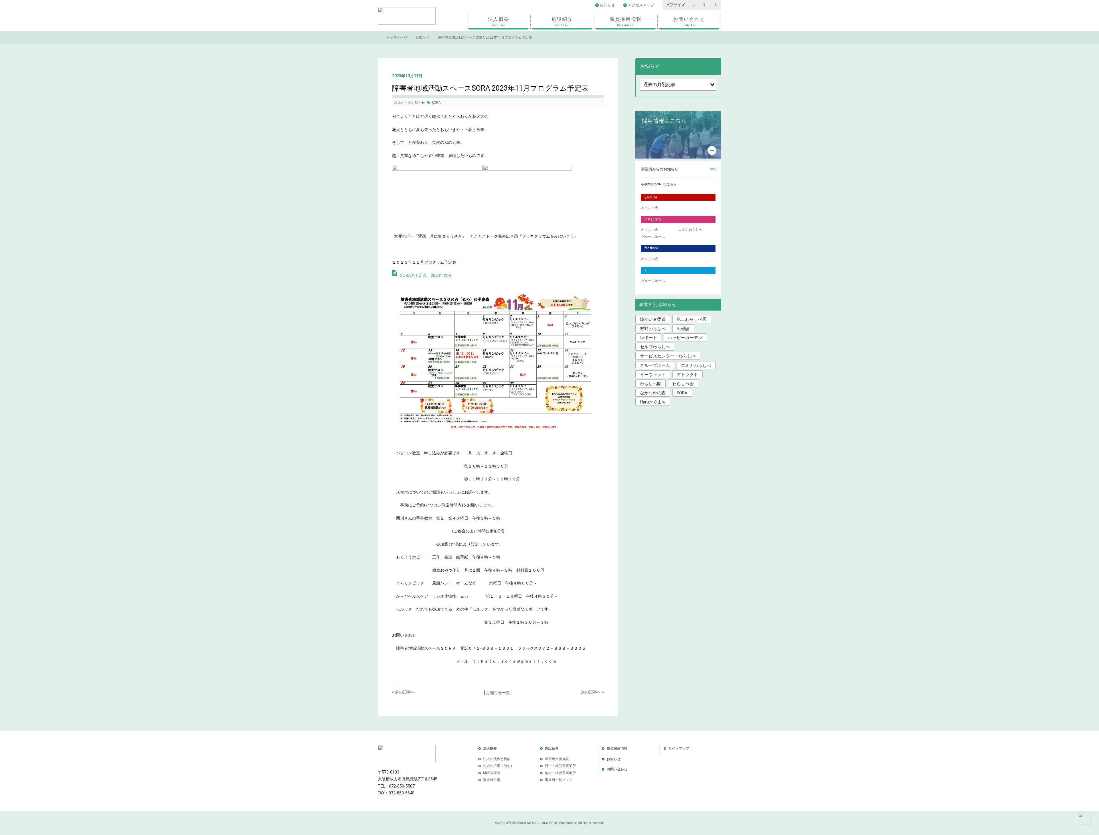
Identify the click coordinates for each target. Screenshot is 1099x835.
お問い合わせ (689, 21)
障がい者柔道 (653, 319)
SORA (436, 103)
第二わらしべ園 (692, 319)
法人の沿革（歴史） (498, 766)
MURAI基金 (492, 773)
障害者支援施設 (557, 759)
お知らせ (607, 5)
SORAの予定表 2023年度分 (426, 275)
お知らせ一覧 (498, 692)
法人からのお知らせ (409, 103)
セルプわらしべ (655, 346)
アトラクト (687, 374)
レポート (648, 337)
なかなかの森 (653, 392)
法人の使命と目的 (497, 759)
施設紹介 (562, 21)
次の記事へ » (592, 692)
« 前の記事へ (403, 692)
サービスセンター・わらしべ (668, 356)
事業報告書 (491, 780)
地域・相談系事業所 (560, 773)
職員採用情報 (626, 21)
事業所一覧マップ (558, 780)
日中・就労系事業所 (560, 766)
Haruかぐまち (653, 402)
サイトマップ (679, 748)
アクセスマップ (641, 5)
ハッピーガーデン (685, 337)
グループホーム (653, 237)
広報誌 (683, 328)
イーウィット (653, 374)
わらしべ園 (650, 383)
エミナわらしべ (690, 230)
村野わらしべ (653, 328)
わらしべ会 (649, 208)
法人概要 (498, 21)
